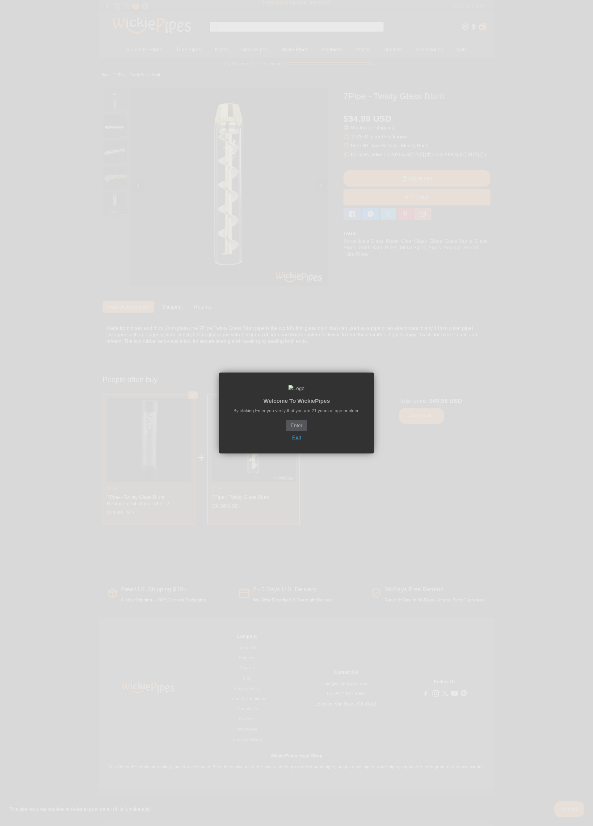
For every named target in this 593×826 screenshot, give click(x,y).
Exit (296, 437)
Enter (296, 425)
